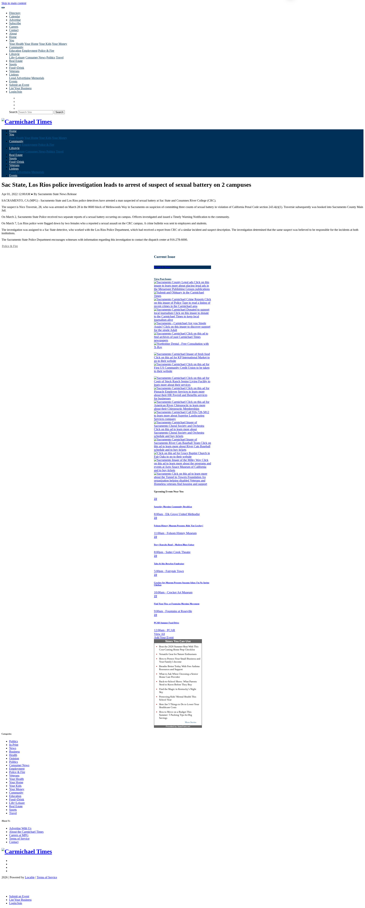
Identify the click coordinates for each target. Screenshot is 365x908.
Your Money (59, 43)
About (13, 33)
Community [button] (16, 47)
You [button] (11, 40)
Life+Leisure (17, 57)
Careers (13, 26)
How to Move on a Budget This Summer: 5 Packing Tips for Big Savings (175, 714)
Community (16, 792)
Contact (13, 30)
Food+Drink (16, 67)
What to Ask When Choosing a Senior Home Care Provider (178, 675)
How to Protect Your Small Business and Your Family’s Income (179, 660)
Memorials (37, 78)
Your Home (31, 43)
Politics (50, 57)
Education (15, 50)
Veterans (14, 71)
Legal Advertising (20, 78)
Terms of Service (19, 838)
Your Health (16, 43)
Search (13, 112)
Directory (15, 13)
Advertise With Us (20, 828)
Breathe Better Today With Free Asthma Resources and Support (179, 668)
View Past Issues (162, 279)
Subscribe (15, 23)
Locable (30, 877)
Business (14, 751)
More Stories (190, 722)
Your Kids (45, 43)
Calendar (14, 16)
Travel (59, 57)
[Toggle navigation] (3, 7)
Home (13, 37)
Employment (29, 50)
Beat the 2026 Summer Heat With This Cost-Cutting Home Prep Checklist (178, 648)
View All (159, 634)
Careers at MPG (19, 835)
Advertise (15, 19)
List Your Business (20, 88)
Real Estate (16, 60)
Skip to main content (14, 3)
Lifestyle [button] (14, 54)
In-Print (13, 744)
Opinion (14, 758)
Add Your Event (164, 637)
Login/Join (15, 91)
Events (13, 81)
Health (13, 755)
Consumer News (35, 57)
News (12, 748)
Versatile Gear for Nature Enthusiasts (178, 654)
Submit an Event (19, 84)
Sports (13, 64)
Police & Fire (46, 50)
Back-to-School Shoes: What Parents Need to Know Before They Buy (178, 683)
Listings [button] (14, 74)
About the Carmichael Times (26, 831)
